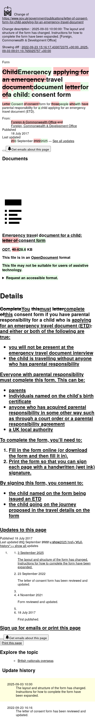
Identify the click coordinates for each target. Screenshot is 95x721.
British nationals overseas (35, 660)
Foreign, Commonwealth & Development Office (44, 126)
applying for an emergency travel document (45, 322)
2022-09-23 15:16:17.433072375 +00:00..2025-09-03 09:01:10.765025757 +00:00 (45, 49)
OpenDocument (44, 257)
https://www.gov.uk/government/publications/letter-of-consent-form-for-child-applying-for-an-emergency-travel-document (45, 20)
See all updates (63, 141)
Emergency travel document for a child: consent (42, 237)
